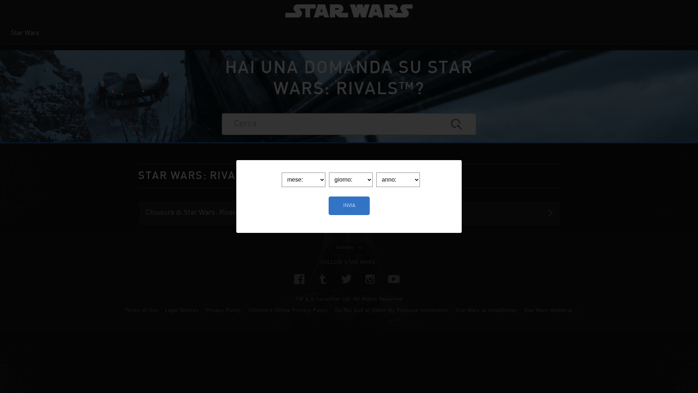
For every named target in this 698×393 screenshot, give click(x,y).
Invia (349, 205)
